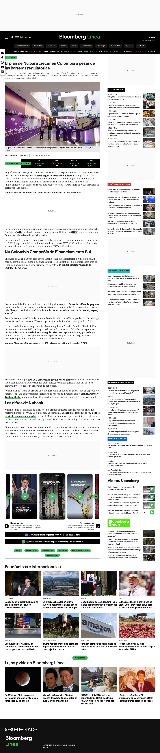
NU (20, 232)
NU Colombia (63, 550)
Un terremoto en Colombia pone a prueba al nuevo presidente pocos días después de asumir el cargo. (124, 497)
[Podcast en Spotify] (35, 729)
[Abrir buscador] (12, 37)
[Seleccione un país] (30, 37)
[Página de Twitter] (11, 729)
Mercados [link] (51, 46)
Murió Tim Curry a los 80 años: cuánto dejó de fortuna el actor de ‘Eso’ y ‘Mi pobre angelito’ (60, 698)
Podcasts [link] (141, 46)
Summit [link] (63, 46)
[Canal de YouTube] (16, 729)
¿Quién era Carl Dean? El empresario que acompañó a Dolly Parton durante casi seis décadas (136, 698)
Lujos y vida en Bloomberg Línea (35, 662)
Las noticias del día (52, 555)
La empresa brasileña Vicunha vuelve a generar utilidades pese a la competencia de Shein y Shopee (124, 401)
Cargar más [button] (80, 658)
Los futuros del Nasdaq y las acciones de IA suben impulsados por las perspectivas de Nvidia (123, 412)
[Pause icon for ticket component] (6, 51)
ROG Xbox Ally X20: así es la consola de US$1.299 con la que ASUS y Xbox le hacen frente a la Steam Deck (97, 699)
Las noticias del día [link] (22, 46)
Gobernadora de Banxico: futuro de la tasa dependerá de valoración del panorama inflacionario (80, 527)
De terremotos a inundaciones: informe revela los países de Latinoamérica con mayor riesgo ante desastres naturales (124, 549)
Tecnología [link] (101, 46)
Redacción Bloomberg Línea (17, 155)
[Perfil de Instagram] (21, 729)
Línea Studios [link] (115, 46)
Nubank (18, 550)
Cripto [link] (74, 46)
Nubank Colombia (31, 550)
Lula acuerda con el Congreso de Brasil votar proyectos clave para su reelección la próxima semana (135, 605)
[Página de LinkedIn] (25, 729)
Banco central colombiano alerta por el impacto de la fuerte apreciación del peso (21, 605)
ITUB (74, 232)
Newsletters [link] (38, 46)
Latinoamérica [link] (87, 46)
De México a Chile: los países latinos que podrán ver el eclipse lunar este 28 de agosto (21, 698)
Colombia (11, 58)
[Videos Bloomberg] (131, 481)
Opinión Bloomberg (117, 439)
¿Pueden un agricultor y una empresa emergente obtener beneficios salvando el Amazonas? (123, 533)
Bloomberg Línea (48, 550)
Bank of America (89, 393)
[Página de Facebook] (7, 729)
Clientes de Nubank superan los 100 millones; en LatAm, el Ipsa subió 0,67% (50, 343)
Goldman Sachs (13, 397)
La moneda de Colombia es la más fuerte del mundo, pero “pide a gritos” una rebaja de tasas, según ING (124, 144)
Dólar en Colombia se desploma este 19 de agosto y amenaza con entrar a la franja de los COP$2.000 (124, 133)
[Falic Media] (141, 40)
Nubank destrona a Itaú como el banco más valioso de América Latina (47, 192)
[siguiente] (98, 526)
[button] (2, 53)
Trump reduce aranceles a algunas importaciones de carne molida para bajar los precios (60, 646)
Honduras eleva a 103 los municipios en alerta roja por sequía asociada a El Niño (137, 646)
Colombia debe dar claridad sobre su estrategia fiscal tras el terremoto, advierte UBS (123, 278)
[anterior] (7, 526)
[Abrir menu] (7, 37)
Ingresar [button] (152, 37)
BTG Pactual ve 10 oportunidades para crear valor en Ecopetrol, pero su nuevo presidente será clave (25, 527)
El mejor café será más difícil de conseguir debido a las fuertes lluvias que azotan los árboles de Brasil (123, 541)
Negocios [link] (128, 46)
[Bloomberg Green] (131, 522)
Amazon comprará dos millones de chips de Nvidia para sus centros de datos (99, 646)
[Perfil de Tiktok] (30, 729)
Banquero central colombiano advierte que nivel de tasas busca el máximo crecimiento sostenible (123, 199)
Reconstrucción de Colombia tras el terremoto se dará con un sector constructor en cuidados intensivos (125, 231)
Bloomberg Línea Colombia (80, 550)
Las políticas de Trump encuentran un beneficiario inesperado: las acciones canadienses (121, 423)
